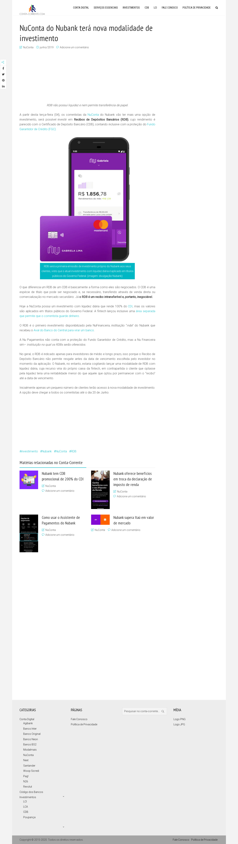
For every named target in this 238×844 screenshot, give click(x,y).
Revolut (27, 786)
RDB (73, 451)
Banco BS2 (29, 744)
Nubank (47, 451)
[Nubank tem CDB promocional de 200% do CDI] (29, 480)
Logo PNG (179, 719)
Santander (29, 765)
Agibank (28, 723)
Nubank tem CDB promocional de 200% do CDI (62, 476)
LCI (155, 7)
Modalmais (30, 749)
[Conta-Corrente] (32, 9)
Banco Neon (30, 739)
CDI (130, 306)
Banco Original (32, 733)
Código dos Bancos (31, 792)
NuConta (28, 47)
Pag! (25, 776)
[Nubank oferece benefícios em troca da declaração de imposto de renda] (100, 490)
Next (25, 760)
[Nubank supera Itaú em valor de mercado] (100, 520)
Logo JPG (179, 724)
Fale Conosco (170, 7)
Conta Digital (81, 7)
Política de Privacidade (197, 7)
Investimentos (131, 7)
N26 (25, 781)
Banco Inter (30, 728)
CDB (147, 7)
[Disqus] (86, 624)
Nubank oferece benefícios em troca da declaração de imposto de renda (132, 479)
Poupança (29, 817)
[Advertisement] (87, 76)
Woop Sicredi (31, 770)
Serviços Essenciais (106, 7)
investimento (29, 451)
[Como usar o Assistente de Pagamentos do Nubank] (29, 533)
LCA (25, 806)
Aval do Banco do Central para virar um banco (64, 330)
